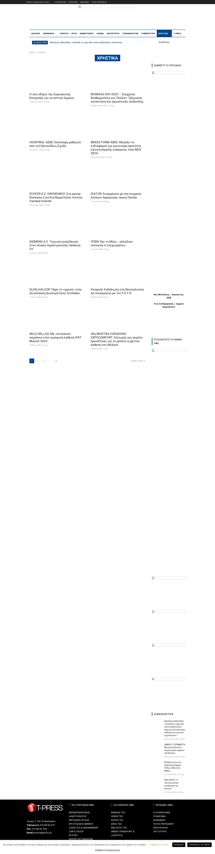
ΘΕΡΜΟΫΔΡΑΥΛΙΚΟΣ (79, 812)
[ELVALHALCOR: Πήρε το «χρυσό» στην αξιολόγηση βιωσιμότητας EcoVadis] (56, 272)
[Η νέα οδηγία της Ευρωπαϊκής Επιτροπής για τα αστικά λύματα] (56, 77)
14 (56, 361)
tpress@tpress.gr (43, 832)
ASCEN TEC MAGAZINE (81, 839)
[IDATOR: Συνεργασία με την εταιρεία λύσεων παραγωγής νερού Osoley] (118, 176)
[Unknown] (169, 645)
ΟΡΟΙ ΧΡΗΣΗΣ (160, 827)
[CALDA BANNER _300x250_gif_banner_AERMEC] (169, 578)
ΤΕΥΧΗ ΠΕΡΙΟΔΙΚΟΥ (163, 823)
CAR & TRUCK (76, 831)
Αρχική (32, 52)
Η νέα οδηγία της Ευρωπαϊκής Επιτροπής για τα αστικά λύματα (51, 96)
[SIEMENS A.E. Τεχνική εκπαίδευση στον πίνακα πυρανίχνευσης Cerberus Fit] (56, 224)
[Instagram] (179, 2)
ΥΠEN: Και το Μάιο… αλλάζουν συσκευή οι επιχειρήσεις (112, 243)
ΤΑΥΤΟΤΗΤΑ (159, 831)
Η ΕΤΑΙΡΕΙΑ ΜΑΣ (161, 812)
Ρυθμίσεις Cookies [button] (159, 844)
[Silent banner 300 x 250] (169, 679)
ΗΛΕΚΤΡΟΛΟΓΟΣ (77, 816)
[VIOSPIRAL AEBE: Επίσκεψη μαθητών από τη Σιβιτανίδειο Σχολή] (56, 124)
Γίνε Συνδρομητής (163, 303)
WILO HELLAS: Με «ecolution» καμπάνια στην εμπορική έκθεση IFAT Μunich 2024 (55, 337)
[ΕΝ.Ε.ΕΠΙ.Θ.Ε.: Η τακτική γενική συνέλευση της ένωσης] (157, 782)
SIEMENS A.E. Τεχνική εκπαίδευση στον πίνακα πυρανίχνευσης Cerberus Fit (55, 245)
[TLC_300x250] (169, 612)
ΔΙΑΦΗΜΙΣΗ (159, 820)
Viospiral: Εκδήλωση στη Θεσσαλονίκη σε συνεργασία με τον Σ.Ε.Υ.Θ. (117, 291)
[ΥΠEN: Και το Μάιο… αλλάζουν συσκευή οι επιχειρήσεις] (118, 224)
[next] (140, 42)
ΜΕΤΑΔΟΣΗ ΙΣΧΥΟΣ (79, 820)
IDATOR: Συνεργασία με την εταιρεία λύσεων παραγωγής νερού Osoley (116, 195)
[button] (160, 42)
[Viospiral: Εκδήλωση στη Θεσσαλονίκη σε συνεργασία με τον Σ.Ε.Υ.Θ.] (118, 272)
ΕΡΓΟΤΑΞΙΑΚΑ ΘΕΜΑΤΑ (81, 823)
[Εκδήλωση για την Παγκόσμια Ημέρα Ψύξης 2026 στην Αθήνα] (157, 764)
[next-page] (62, 360)
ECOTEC (73, 835)
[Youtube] (187, 2)
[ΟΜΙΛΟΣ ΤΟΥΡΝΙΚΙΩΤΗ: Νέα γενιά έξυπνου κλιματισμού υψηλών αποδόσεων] (157, 746)
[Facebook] (175, 2)
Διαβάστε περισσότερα (107, 850)
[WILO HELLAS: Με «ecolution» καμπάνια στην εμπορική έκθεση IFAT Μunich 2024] (56, 316)
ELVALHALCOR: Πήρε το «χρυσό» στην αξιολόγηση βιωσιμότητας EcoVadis (55, 291)
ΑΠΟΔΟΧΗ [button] (179, 844)
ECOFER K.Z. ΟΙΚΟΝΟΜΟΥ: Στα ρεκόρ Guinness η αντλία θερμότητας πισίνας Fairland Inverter (56, 197)
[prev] (135, 42)
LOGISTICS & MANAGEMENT (84, 827)
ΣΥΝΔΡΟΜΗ (159, 816)
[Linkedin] (183, 2)
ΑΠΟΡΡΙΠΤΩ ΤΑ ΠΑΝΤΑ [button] (199, 844)
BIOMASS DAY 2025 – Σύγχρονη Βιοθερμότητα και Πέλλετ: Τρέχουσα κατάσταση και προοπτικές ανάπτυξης (117, 98)
